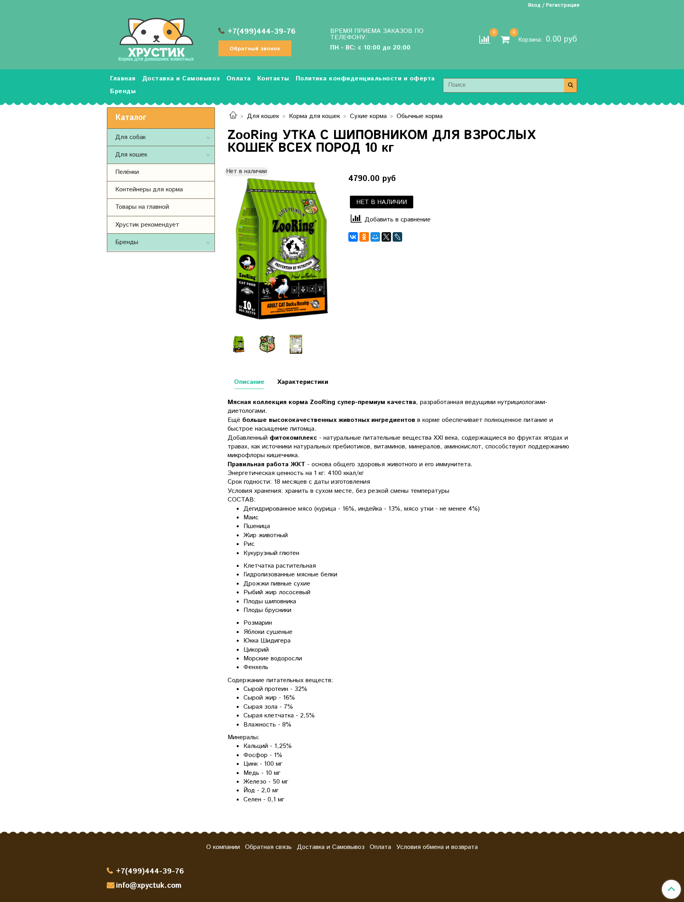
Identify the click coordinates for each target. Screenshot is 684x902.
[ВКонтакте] (353, 237)
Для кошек (263, 116)
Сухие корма (368, 116)
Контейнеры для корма (149, 189)
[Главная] (233, 116)
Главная (123, 78)
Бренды (123, 91)
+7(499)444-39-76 (262, 31)
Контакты (273, 78)
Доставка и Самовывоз (181, 78)
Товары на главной (142, 207)
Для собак (130, 137)
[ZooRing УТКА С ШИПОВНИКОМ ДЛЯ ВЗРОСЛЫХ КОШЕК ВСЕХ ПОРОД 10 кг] (282, 248)
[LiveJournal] (397, 237)
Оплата (238, 78)
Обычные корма (420, 116)
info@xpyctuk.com (148, 885)
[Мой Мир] (375, 237)
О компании (223, 847)
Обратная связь (268, 847)
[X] (386, 237)
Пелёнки (127, 172)
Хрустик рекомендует (147, 224)
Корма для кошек (314, 116)
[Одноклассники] (364, 237)
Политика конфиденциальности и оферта (365, 78)
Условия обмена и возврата (437, 847)
